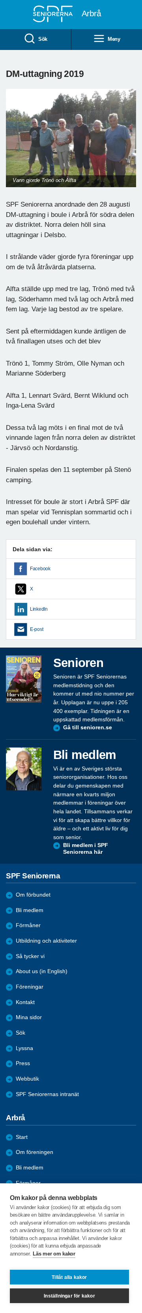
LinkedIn (39, 609)
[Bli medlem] (23, 769)
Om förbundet (33, 895)
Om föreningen (34, 1152)
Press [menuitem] (23, 1063)
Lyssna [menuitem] (24, 1048)
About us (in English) (41, 971)
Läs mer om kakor (54, 1254)
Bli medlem (29, 910)
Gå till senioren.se (87, 727)
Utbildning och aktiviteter (46, 941)
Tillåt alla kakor (69, 1277)
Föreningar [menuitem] (29, 987)
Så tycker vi (30, 956)
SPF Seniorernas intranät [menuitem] (47, 1094)
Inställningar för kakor (69, 1296)
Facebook (40, 568)
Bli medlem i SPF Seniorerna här (85, 848)
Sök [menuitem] (42, 39)
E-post (36, 629)
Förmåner (28, 925)
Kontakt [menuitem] (25, 1002)
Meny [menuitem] (114, 39)
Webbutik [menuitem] (27, 1079)
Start (22, 1137)
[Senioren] (23, 679)
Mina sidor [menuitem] (29, 1017)
